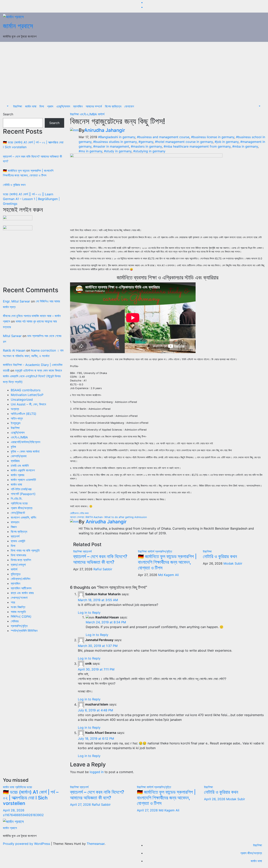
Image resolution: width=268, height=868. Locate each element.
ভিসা (41, 106)
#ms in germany (90, 151)
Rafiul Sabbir (102, 569)
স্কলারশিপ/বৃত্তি (19, 626)
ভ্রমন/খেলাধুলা (18, 565)
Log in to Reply (89, 612)
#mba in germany (245, 146)
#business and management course (163, 137)
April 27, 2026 (81, 804)
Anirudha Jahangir (104, 130)
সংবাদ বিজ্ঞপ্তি (18, 607)
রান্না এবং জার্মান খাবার (22, 593)
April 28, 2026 (13, 810)
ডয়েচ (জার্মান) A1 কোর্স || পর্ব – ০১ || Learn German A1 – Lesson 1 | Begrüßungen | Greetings (31, 199)
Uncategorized (22, 399)
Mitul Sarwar (12, 336)
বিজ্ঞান (14, 527)
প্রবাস (50, 106)
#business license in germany (212, 137)
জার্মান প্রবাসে (18, 26)
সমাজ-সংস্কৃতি (18, 612)
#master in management (111, 146)
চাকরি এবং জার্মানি (20, 466)
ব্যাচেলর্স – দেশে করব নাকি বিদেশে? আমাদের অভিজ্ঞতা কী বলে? (100, 559)
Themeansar (96, 844)
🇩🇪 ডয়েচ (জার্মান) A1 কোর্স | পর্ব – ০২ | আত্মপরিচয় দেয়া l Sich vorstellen (30, 797)
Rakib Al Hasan (14, 350)
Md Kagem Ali (168, 575)
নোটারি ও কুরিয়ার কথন (14, 185)
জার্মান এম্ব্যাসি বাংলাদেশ (23, 470)
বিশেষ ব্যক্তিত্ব (113, 106)
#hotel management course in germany (184, 142)
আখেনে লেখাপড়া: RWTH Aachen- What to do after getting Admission (108, 517)
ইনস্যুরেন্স (15, 423)
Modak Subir (232, 563)
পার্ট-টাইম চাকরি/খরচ (21, 489)
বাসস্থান (15, 522)
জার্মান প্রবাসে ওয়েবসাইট (23, 480)
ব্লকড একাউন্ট (18, 541)
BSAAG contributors (25, 390)
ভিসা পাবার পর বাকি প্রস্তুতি (25, 550)
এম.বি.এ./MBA (19, 437)
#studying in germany (149, 151)
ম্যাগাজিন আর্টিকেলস (21, 588)
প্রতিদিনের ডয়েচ (19, 503)
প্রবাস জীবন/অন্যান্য (21, 508)
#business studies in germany (115, 142)
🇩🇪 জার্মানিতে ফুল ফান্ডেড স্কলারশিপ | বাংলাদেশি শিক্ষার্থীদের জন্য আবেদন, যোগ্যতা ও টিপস (167, 562)
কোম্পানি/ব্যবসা (18, 456)
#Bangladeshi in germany (116, 137)
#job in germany (227, 142)
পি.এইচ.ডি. (16, 499)
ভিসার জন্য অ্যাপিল (21, 560)
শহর (13, 602)
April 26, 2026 (215, 799)
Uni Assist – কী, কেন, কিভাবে (28, 404)
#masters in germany (146, 146)
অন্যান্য (15, 409)
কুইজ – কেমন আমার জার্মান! (25, 451)
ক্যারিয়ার (15, 461)
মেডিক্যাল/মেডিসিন (20, 579)
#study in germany (117, 151)
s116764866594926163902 (23, 815)
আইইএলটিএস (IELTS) (23, 414)
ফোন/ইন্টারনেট (18, 513)
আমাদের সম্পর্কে (94, 106)
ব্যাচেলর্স (15, 536)
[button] (7, 106)
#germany (146, 142)
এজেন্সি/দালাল (63, 106)
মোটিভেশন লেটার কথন (79, 513)
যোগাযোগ (129, 106)
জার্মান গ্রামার (17, 475)
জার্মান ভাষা (30, 106)
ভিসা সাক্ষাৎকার (18, 555)
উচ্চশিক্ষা (17, 106)
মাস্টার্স (14, 569)
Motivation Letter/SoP (27, 395)
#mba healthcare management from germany (197, 146)
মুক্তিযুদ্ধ (15, 574)
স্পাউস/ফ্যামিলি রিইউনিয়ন (24, 631)
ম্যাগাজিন (78, 106)
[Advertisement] (134, 71)
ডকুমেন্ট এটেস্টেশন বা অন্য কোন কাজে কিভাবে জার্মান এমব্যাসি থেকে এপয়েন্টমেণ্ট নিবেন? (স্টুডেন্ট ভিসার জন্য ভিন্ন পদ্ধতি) (32, 376)
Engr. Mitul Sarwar (16, 301)
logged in (97, 772)
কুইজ (13, 447)
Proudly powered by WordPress (27, 844)
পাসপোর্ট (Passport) (23, 494)
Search (8, 114)
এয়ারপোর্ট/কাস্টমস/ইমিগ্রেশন (25, 442)
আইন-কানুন (17, 418)
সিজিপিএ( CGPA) (21, 616)
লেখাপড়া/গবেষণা (19, 598)
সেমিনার (14, 621)
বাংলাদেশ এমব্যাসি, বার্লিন (23, 517)
